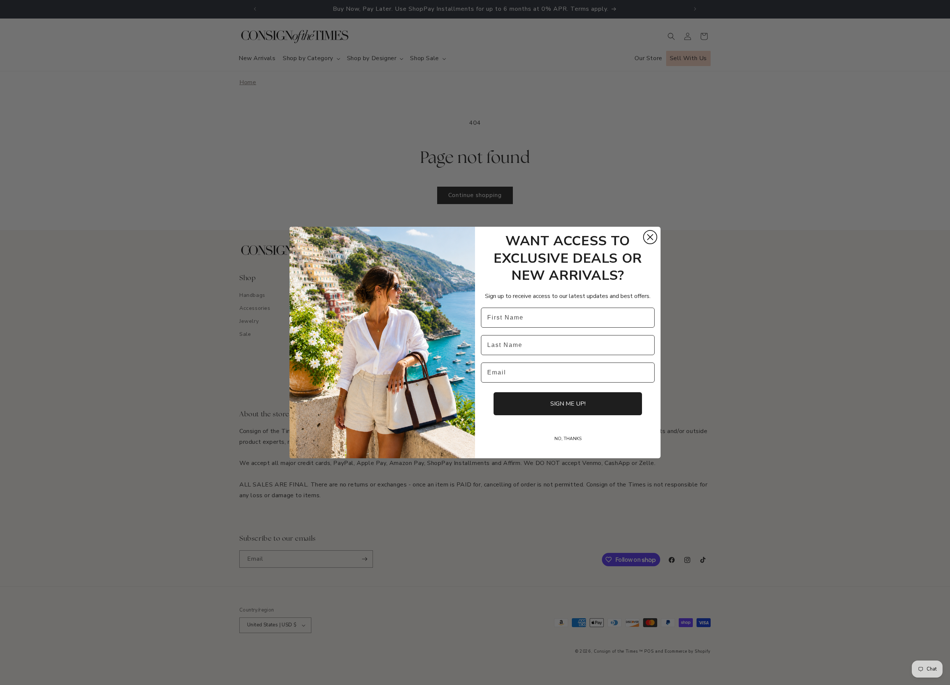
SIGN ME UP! (568, 404)
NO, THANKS (568, 439)
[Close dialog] (650, 237)
